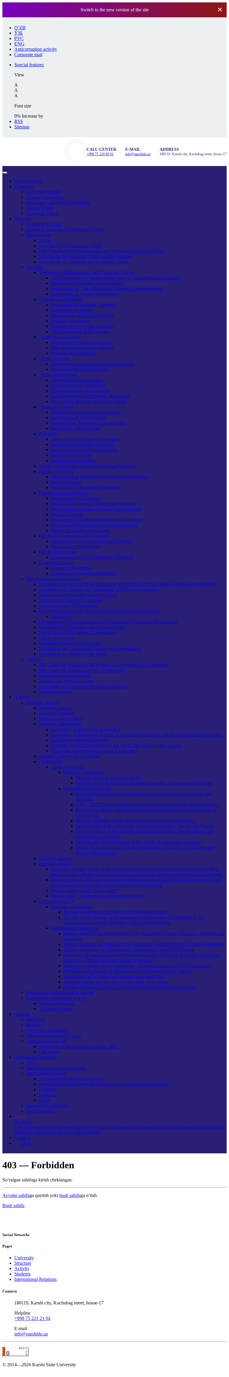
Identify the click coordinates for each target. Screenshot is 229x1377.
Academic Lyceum (44, 224)
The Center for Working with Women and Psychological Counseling (103, 664)
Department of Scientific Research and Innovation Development (99, 611)
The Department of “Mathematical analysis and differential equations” (116, 277)
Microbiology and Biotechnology (82, 315)
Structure (22, 218)
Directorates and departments (53, 578)
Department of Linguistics (75, 498)
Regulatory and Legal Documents (58, 202)
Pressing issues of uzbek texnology (108, 777)
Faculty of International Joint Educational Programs (87, 465)
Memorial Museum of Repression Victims (65, 229)
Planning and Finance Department (71, 600)
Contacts (22, 1137)
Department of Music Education (81, 342)
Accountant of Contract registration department (83, 686)
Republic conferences (84, 772)
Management (38, 234)
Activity (22, 697)
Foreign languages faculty (63, 492)
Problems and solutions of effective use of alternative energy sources (128, 971)
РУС (19, 38)
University (24, 186)
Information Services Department (70, 643)
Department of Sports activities (80, 369)
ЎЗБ (18, 33)
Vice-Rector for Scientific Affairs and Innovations (85, 256)
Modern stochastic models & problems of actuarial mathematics (135, 820)
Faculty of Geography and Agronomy (74, 535)
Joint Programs (40, 1110)
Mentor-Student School (61, 718)
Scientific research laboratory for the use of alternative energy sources (116, 745)
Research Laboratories (60, 723)
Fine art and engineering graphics (82, 347)
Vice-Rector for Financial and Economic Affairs (84, 261)
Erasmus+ (48, 1094)
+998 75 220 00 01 (100, 154)
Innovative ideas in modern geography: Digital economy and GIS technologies (137, 965)
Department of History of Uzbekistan (86, 412)
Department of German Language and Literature (96, 508)
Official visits (211, 1126)
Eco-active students (82, 1132)
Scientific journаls (55, 858)
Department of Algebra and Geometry (86, 283)
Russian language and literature (80, 390)
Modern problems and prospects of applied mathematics (116, 912)
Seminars (143, 1126)
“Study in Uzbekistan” (47, 1030)
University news (29, 1126)
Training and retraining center (66, 680)
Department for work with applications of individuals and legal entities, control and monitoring (127, 584)
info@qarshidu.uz (138, 154)
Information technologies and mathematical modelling (114, 976)
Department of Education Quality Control (78, 594)
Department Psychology (73, 460)
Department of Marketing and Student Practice (82, 627)
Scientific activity (42, 702)
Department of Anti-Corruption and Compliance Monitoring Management (108, 621)
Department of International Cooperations (78, 632)
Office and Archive (57, 637)
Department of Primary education (82, 444)
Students (22, 1014)
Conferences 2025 (68, 766)
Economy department (71, 568)
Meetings (81, 1126)
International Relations (35, 1057)
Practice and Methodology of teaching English (94, 525)
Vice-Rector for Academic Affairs (70, 245)
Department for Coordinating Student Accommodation (90, 648)
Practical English (67, 514)
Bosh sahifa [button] (13, 1205)
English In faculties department (80, 530)
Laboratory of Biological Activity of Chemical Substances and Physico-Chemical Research (136, 734)
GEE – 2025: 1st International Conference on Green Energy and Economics (147, 804)
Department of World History (78, 417)
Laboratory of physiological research (85, 729)
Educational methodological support (60, 992)
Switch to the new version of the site (115, 9)
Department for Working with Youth (73, 654)
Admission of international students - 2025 (78, 1046)
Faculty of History (56, 406)
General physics (66, 482)
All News (23, 1121)
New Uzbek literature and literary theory (89, 401)
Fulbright (47, 1089)
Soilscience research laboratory (80, 740)
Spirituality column (57, 1003)
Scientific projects (55, 863)
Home (28, 181)
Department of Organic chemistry (82, 326)
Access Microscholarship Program (71, 1078)
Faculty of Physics (56, 471)
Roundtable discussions (175, 1126)
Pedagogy (48, 433)
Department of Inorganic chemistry (84, 304)
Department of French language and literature (93, 503)
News (19, 1116)
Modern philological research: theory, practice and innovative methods (129, 987)
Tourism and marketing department (84, 573)
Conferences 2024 (56, 901)
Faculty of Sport (54, 358)
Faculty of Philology (58, 374)
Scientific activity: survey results (69, 756)
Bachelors (35, 1019)
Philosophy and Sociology (75, 428)
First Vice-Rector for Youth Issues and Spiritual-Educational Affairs (102, 250)
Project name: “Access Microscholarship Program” (98, 895)
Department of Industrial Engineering (86, 487)
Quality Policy (39, 207)
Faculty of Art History (59, 336)
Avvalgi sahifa (16, 1195)
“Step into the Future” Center (53, 1035)
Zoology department (70, 320)
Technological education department (85, 439)
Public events (58, 1126)
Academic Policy (42, 213)
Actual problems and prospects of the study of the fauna (116, 981)
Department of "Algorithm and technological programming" (107, 288)
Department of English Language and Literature (96, 519)
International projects (46, 1073)
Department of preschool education (84, 449)
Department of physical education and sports (92, 363)
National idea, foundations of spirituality (88, 422)
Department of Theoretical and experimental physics (100, 476)
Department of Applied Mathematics (85, 293)
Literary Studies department (77, 379)
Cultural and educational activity (56, 998)
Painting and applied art (73, 353)
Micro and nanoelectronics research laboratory (94, 750)
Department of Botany (72, 310)
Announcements (48, 1132)
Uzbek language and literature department (90, 396)
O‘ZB (20, 27)
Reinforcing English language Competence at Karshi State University (104, 1083)
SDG (31, 1062)
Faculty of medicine (57, 551)
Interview (100, 1126)
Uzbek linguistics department (78, 385)
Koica (44, 1100)
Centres (33, 659)
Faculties (34, 267)
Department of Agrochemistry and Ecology (91, 541)
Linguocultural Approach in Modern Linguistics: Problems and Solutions (144, 783)
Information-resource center (65, 675)
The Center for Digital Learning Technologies (82, 670)
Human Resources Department (68, 605)
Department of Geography (75, 546)
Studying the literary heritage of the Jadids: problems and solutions (138, 842)
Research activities (56, 713)
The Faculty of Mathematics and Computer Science (87, 272)
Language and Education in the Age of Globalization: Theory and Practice (145, 826)
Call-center (49, 1051)
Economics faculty (56, 562)
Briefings (23, 1132)
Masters (33, 1024)
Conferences (50, 761)
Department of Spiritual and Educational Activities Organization (99, 589)
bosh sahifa (70, 1195)
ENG (19, 43)
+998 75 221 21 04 (32, 1318)
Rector (45, 240)
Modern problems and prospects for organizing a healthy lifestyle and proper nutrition (144, 944)
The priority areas (55, 1008)
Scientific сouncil (55, 707)
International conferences (87, 788)
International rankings (46, 1105)
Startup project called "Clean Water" (85, 890)
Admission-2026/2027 (47, 1040)
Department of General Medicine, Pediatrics (92, 557)
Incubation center (55, 691)
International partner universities (56, 1067)
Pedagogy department (71, 455)
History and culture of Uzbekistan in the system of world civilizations (129, 949)
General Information (45, 197)
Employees (61, 616)
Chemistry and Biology (61, 299)
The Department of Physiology (80, 331)
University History (43, 191)
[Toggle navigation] (4, 172)
